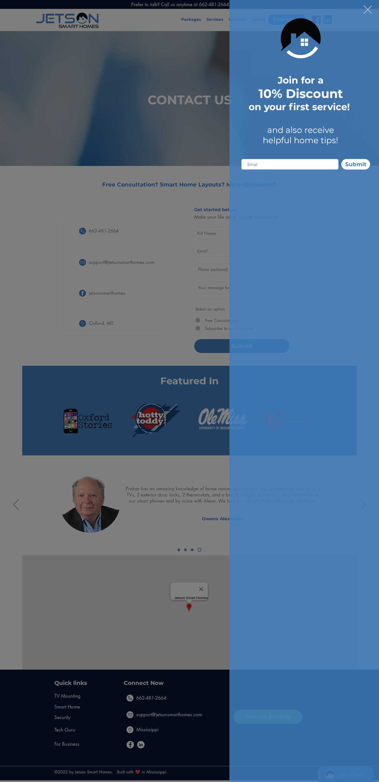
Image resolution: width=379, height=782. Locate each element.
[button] (367, 10)
